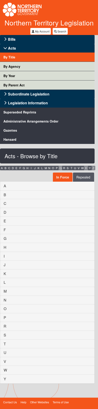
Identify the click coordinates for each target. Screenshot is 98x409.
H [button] (27, 168)
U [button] (75, 168)
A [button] (2, 168)
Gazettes (10, 130)
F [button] (20, 168)
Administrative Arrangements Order (30, 121)
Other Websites (39, 402)
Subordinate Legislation (28, 94)
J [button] (35, 168)
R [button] (64, 168)
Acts (12, 48)
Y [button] (90, 168)
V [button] (79, 168)
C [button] (9, 168)
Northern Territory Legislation (49, 23)
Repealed (83, 177)
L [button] (42, 168)
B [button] (5, 168)
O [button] (53, 168)
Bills (11, 39)
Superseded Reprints (19, 112)
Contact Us (10, 402)
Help (23, 402)
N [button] (49, 168)
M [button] (46, 168)
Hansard (9, 139)
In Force (62, 177)
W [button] (82, 168)
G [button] (24, 168)
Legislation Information (28, 102)
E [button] (16, 168)
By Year (9, 75)
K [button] (38, 168)
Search (61, 31)
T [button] (71, 168)
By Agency (11, 66)
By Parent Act (14, 85)
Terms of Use (61, 402)
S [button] (68, 168)
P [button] (57, 168)
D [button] (13, 168)
